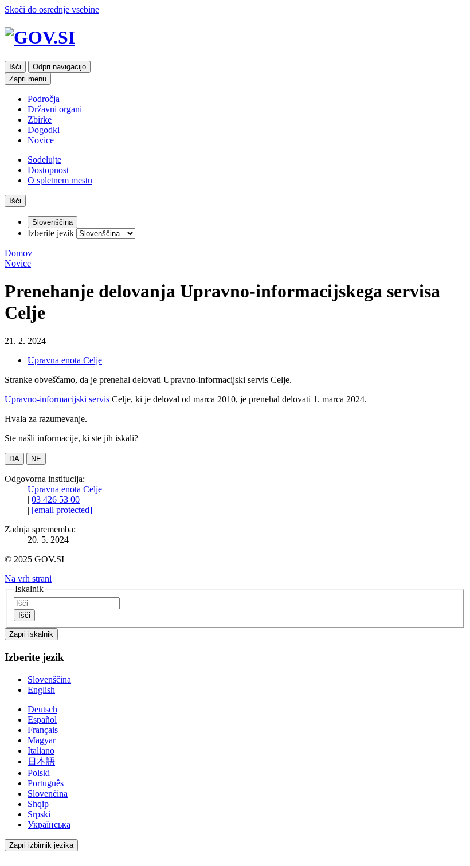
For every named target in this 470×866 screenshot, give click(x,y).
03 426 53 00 (56, 499)
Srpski (39, 814)
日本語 (41, 761)
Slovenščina (49, 679)
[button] (28, 578)
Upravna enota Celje (65, 360)
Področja (44, 99)
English (41, 690)
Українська (49, 824)
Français (43, 730)
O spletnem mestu (60, 180)
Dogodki (44, 130)
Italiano (41, 750)
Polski (39, 773)
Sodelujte (44, 159)
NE (36, 458)
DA (14, 458)
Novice (41, 140)
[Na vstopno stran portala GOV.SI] (235, 37)
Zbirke (40, 119)
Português (46, 783)
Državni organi (55, 109)
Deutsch (42, 709)
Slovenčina (48, 793)
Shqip (38, 804)
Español (42, 719)
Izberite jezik (51, 233)
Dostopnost (48, 170)
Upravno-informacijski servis (57, 399)
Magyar (42, 740)
